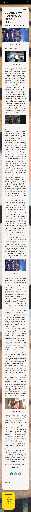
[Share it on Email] (19, 474)
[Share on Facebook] (11, 474)
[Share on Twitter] (15, 474)
